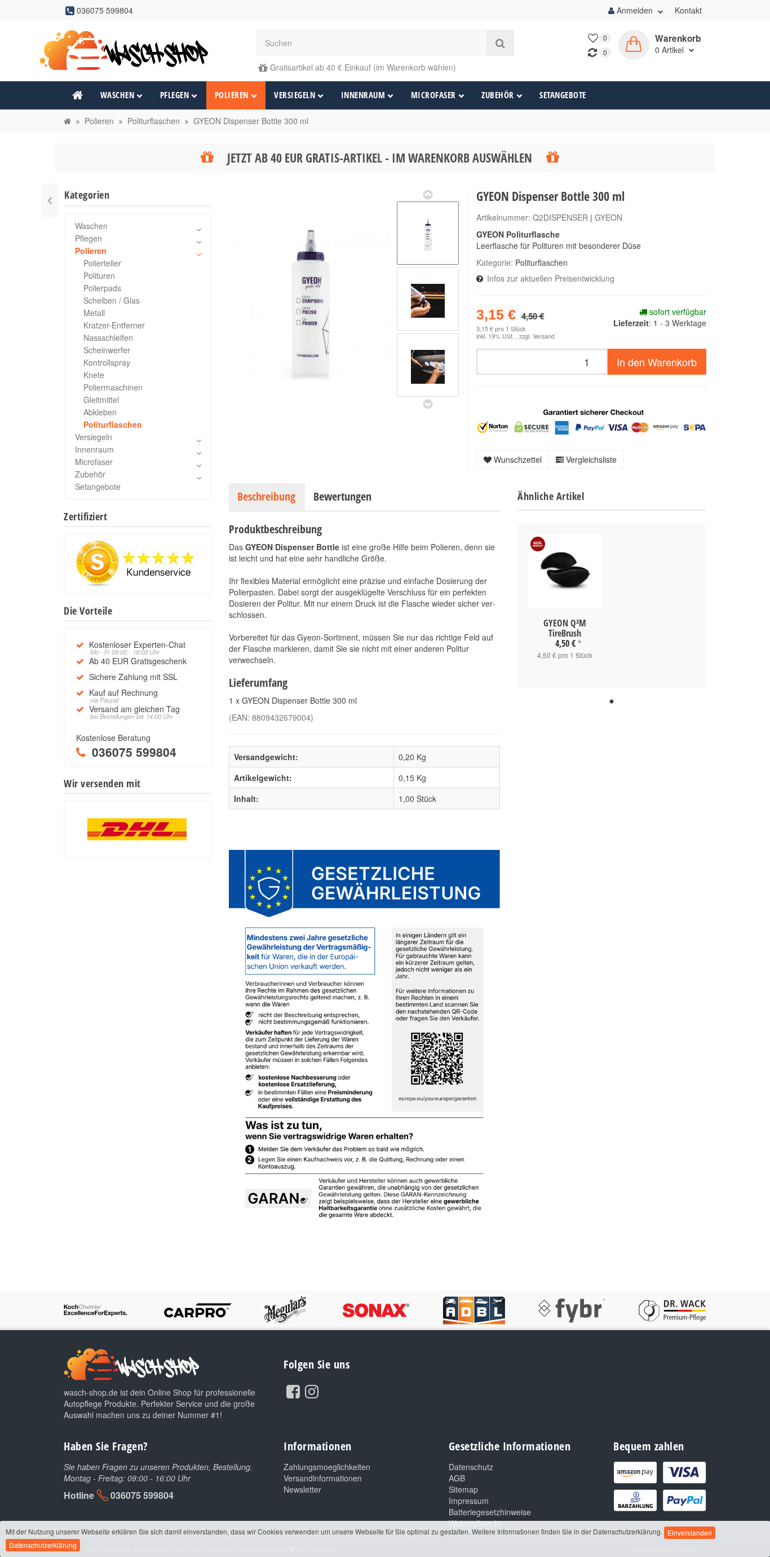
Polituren (99, 275)
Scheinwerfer (106, 350)
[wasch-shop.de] (138, 50)
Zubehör (497, 95)
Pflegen (174, 95)
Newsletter (302, 1489)
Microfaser (433, 95)
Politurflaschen (541, 262)
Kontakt (688, 10)
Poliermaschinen (113, 387)
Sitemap (463, 1489)
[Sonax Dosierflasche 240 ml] (49, 200)
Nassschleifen (108, 337)
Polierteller (102, 263)
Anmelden (634, 10)
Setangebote (562, 95)
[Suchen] (500, 43)
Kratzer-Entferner (114, 325)
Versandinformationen (323, 1478)
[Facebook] (293, 1390)
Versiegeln (294, 95)
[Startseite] (67, 120)
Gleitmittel (101, 399)
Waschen (117, 95)
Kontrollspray (106, 362)
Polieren (232, 95)
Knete (93, 374)
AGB (457, 1478)
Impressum (469, 1500)
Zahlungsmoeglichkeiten (327, 1466)
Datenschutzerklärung (43, 1545)
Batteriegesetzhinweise (490, 1511)
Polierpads (102, 287)
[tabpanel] (564, 606)
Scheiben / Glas (111, 300)
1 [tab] (611, 702)
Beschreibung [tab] (266, 496)
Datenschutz (471, 1466)
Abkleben (100, 412)
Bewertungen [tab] (342, 496)
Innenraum (363, 95)
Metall (94, 312)
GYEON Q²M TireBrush (564, 628)
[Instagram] (311, 1390)
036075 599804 (142, 1495)
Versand (544, 336)
